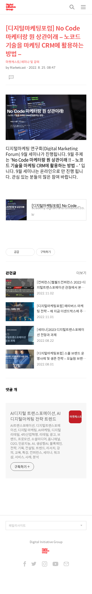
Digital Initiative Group (46, 541)
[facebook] (24, 564)
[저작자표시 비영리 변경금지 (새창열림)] (61, 252)
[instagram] (44, 564)
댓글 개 (11, 389)
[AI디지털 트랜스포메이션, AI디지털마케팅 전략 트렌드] (11, 7)
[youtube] (55, 564)
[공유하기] (23, 252)
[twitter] (34, 564)
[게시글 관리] (29, 252)
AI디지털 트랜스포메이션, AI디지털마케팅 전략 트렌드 (35, 416)
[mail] (66, 564)
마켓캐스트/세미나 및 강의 (22, 61)
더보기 (81, 272)
